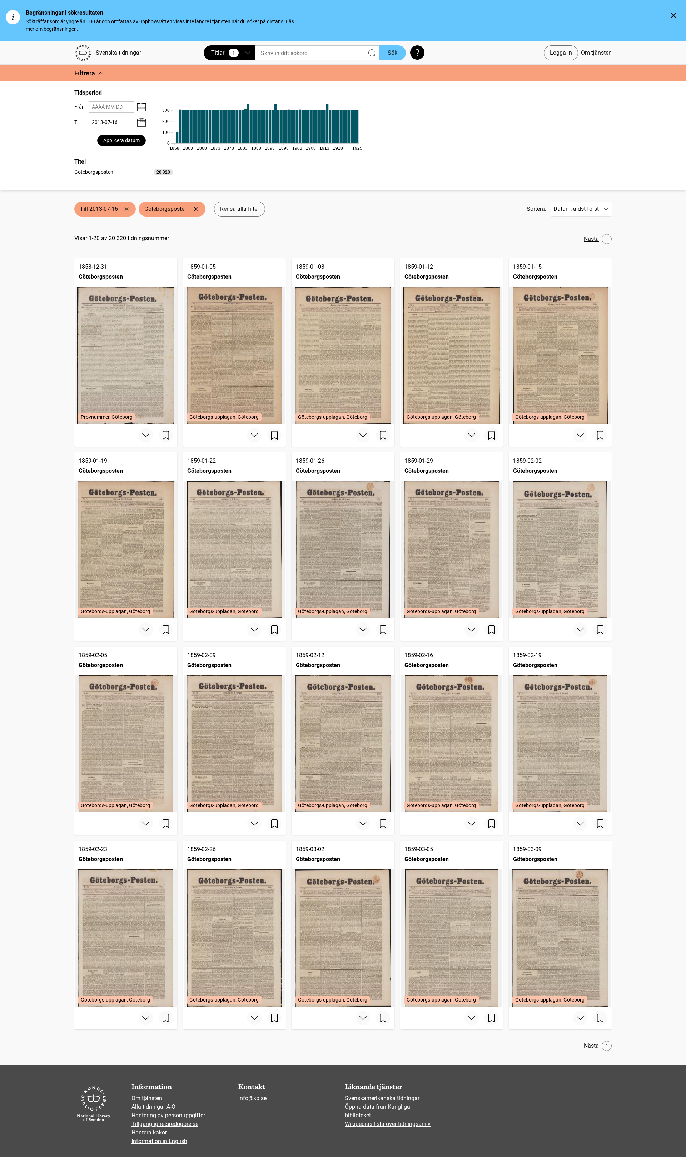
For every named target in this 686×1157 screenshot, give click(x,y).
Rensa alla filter (239, 208)
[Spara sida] (166, 435)
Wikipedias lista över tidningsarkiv (388, 1124)
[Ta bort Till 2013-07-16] (126, 209)
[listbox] (123, 172)
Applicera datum (121, 140)
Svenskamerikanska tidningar (382, 1098)
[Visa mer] (146, 435)
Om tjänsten (596, 52)
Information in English (159, 1141)
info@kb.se (252, 1098)
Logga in (561, 52)
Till (77, 122)
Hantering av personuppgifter (168, 1115)
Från (79, 107)
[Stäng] (673, 15)
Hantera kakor (149, 1132)
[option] (123, 172)
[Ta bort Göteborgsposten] (196, 209)
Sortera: (536, 208)
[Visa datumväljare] (141, 107)
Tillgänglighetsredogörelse (164, 1124)
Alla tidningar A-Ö (153, 1106)
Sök (392, 52)
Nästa (591, 238)
